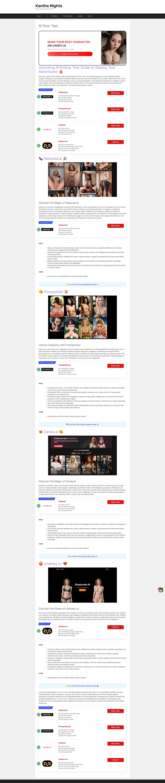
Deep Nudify (89, 216)
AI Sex (90, 16)
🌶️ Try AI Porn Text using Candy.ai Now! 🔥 (82, 556)
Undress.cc (63, 141)
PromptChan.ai (65, 109)
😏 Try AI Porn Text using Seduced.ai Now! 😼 (82, 284)
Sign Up (115, 142)
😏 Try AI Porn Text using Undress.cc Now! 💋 (82, 686)
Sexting (80, 16)
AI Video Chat (61, 699)
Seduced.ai (63, 92)
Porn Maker (54, 16)
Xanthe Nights (48, 5)
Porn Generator (67, 16)
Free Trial (115, 93)
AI (46, 16)
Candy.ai (62, 125)
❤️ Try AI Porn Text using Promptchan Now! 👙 (82, 424)
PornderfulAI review (57, 358)
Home (39, 16)
